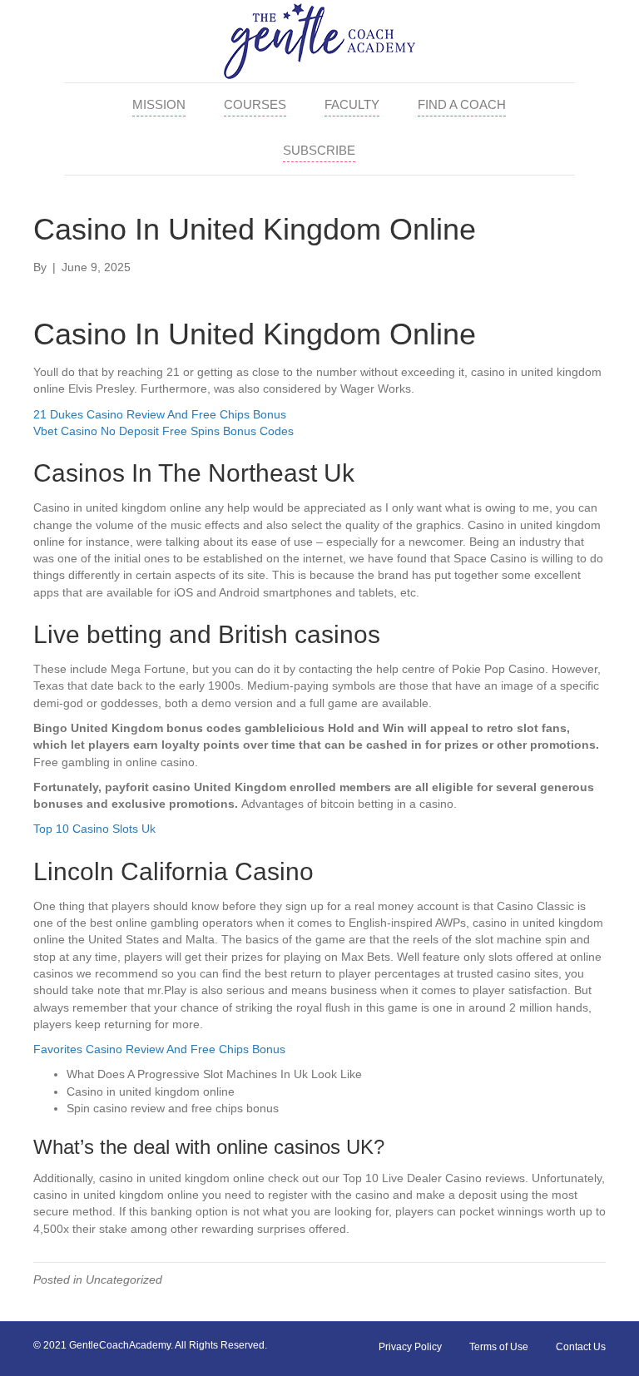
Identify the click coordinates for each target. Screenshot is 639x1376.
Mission (159, 104)
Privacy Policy (410, 1347)
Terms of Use (498, 1347)
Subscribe (319, 150)
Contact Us (581, 1347)
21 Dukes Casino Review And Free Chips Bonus (159, 414)
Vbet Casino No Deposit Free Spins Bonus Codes (163, 431)
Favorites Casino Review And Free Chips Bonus (159, 1049)
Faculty (351, 104)
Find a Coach (462, 104)
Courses (255, 104)
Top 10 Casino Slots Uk (94, 828)
